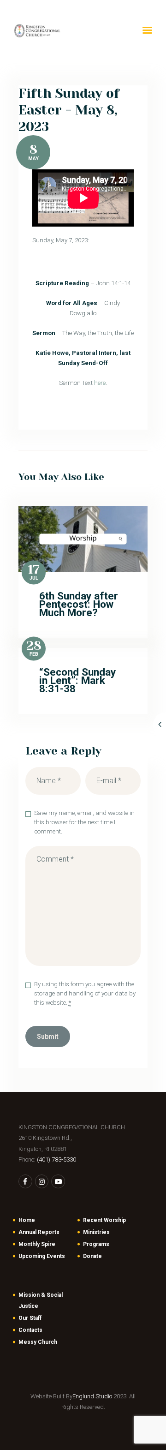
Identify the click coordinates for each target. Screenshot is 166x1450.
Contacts (30, 1330)
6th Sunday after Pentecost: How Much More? (78, 604)
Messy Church (37, 1342)
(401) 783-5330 (56, 1159)
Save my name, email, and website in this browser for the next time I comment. (84, 822)
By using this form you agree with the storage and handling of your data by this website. (85, 993)
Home (26, 1220)
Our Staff (30, 1318)
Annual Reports (38, 1232)
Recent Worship (104, 1220)
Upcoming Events (41, 1256)
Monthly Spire (36, 1244)
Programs (96, 1244)
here (100, 382)
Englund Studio (92, 1396)
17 (34, 569)
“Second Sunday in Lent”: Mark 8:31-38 (77, 680)
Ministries (96, 1232)
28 (34, 646)
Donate (92, 1256)
